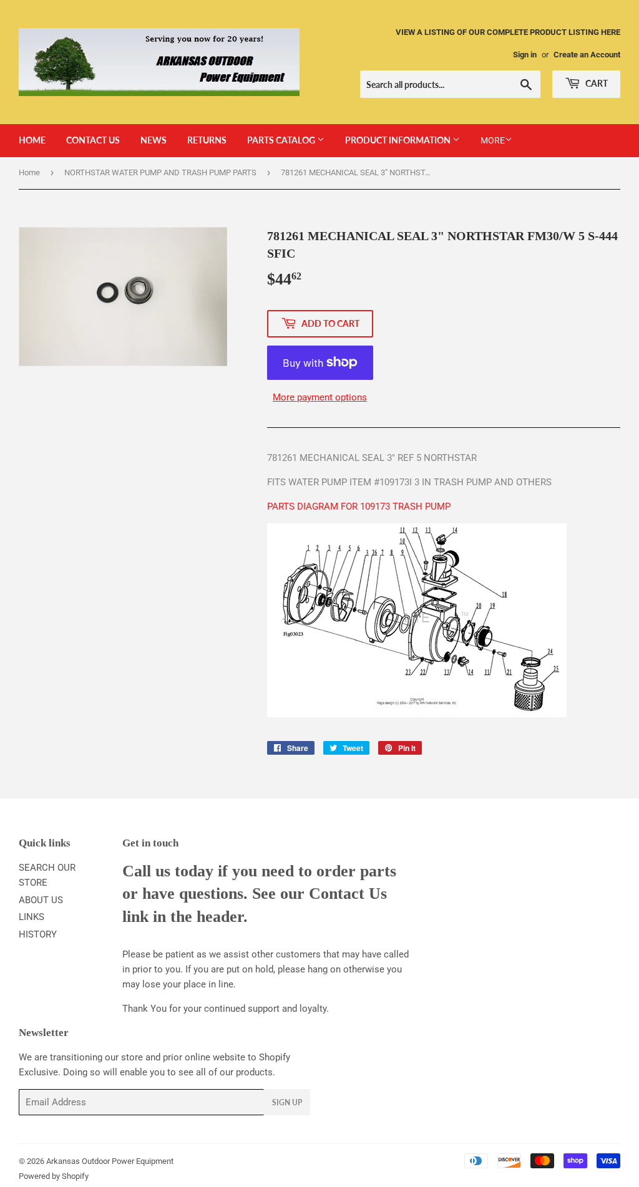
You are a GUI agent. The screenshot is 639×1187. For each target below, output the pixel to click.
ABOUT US (41, 900)
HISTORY (38, 934)
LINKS (31, 917)
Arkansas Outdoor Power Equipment (109, 1161)
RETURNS (207, 140)
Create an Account (587, 54)
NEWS (153, 140)
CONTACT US (93, 140)
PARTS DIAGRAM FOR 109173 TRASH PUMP (359, 506)
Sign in (525, 54)
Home (29, 172)
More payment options (320, 397)
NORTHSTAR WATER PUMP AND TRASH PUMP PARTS (160, 172)
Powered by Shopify (54, 1176)
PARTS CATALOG (282, 140)
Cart (595, 83)
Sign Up (287, 1102)
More (492, 140)
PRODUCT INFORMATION (398, 140)
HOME (32, 140)
